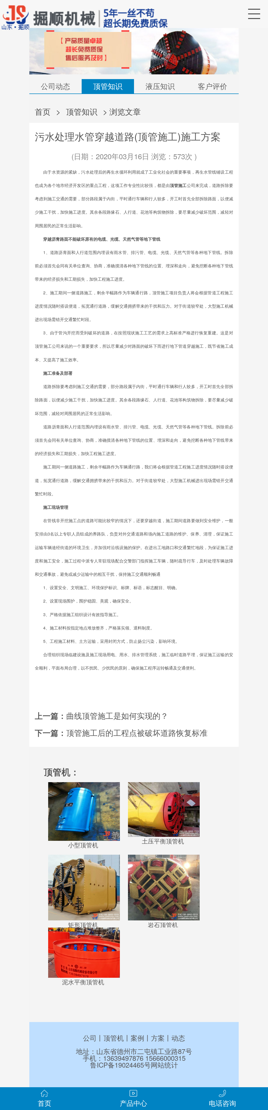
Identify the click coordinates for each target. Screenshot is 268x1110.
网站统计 (164, 1064)
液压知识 (160, 86)
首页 (43, 111)
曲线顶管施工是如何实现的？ (117, 715)
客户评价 (212, 86)
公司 (90, 1037)
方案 (158, 1037)
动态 (178, 1037)
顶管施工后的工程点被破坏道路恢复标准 (137, 732)
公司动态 (55, 86)
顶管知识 (107, 86)
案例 (137, 1037)
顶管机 (113, 1037)
